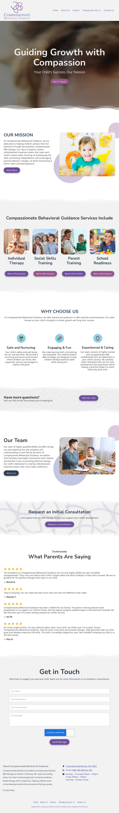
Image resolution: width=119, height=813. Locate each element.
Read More (12, 170)
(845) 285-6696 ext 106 (82, 770)
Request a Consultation (59, 524)
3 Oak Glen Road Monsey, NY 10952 (81, 766)
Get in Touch (59, 81)
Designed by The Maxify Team (80, 807)
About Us (11, 473)
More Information (16, 273)
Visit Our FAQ (88, 398)
